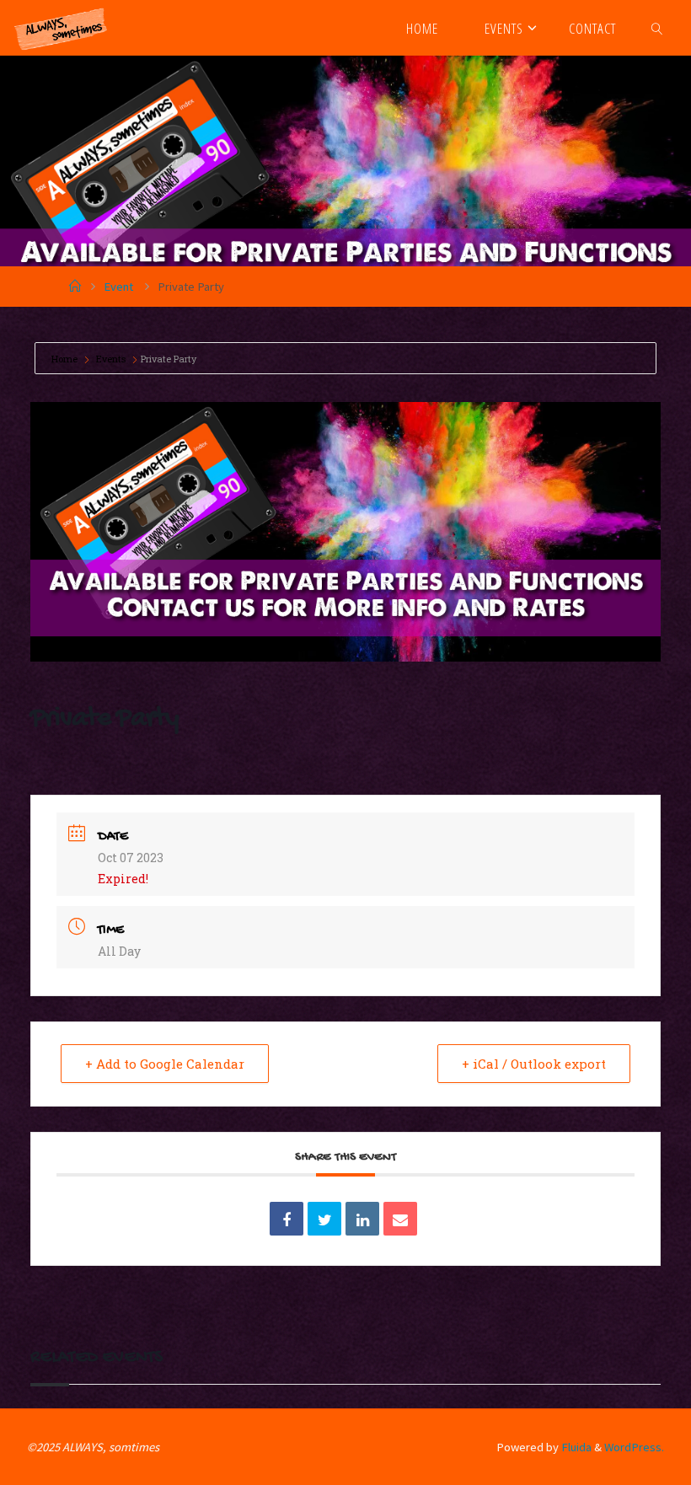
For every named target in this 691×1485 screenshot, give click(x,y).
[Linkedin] (362, 1219)
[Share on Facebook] (286, 1219)
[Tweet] (324, 1219)
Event (118, 286)
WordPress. (634, 1447)
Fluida (575, 1447)
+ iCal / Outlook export (534, 1063)
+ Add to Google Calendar (164, 1063)
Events (111, 358)
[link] (658, 28)
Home (65, 358)
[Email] (400, 1219)
